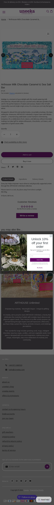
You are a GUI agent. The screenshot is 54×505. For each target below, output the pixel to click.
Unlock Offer (40, 260)
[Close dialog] (51, 236)
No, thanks (40, 267)
